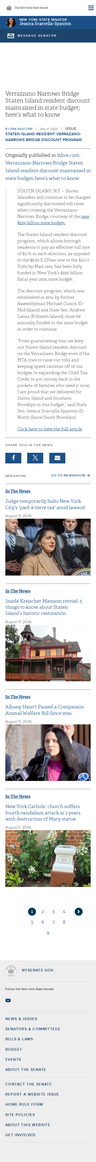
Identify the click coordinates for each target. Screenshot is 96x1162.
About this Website (27, 1125)
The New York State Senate (31, 8)
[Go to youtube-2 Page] (8, 1000)
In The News (17, 491)
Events (13, 1060)
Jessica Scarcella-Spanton (45, 23)
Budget (13, 1049)
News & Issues (21, 1019)
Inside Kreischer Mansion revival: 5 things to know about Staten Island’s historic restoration (43, 607)
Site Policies (20, 1115)
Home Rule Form (24, 1104)
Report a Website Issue (32, 1094)
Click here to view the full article (49, 429)
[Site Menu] (90, 8)
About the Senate (25, 1070)
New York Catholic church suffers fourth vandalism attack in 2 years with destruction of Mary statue (43, 813)
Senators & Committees (32, 1029)
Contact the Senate (28, 1084)
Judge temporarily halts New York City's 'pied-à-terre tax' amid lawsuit (45, 504)
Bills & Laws (19, 1039)
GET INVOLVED (20, 1135)
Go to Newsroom (68, 475)
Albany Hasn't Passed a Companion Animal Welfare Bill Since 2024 (44, 710)
